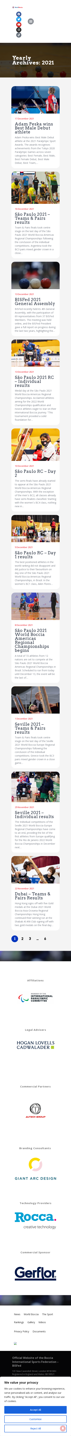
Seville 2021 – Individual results (34, 815)
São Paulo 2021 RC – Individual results (34, 381)
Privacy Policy (21, 1331)
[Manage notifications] (63, 1428)
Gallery (31, 1322)
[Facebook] (18, 14)
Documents (39, 1331)
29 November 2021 (24, 807)
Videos (42, 1322)
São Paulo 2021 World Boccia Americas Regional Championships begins (32, 640)
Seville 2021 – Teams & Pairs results (30, 728)
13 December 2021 (24, 294)
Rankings (19, 1322)
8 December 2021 (24, 625)
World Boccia (31, 1314)
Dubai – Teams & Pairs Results (32, 896)
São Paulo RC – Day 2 (35, 473)
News (17, 1314)
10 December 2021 (24, 465)
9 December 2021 (24, 547)
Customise (35, 1419)
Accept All (35, 1409)
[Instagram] (18, 29)
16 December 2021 (24, 208)
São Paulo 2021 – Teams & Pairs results (32, 218)
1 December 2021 (24, 718)
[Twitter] (18, 19)
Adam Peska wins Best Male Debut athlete (34, 128)
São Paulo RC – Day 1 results (35, 555)
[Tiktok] (18, 35)
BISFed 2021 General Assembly (35, 302)
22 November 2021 (24, 888)
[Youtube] (18, 24)
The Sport (47, 1314)
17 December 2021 (24, 118)
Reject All (35, 1428)
